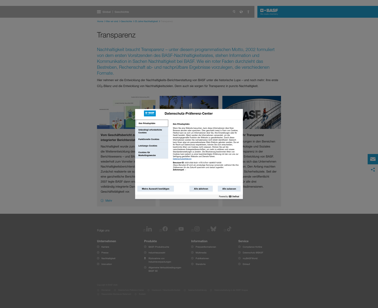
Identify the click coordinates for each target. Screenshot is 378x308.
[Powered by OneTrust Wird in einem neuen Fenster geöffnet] (230, 197)
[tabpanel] (206, 148)
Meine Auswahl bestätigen (155, 188)
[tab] (151, 123)
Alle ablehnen (201, 188)
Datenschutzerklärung (182, 159)
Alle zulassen (229, 188)
